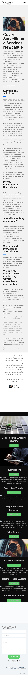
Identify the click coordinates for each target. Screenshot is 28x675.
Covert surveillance (14, 100)
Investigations (14, 469)
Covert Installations (14, 595)
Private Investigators (8, 330)
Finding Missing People (15, 328)
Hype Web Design (21, 668)
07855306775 (7, 87)
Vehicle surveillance (8, 115)
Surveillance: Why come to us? (13, 220)
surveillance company (9, 228)
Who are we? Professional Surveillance (10, 249)
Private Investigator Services (10, 322)
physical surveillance (8, 143)
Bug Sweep (13, 324)
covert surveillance (8, 125)
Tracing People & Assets (14, 579)
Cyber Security (14, 532)
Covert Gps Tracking (14, 488)
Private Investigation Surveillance (11, 184)
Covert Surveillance (8, 51)
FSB (21, 344)
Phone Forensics (13, 332)
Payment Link (23, 673)
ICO (19, 344)
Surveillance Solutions (10, 92)
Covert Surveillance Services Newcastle (13, 41)
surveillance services (15, 65)
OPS (10, 313)
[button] (4, 381)
